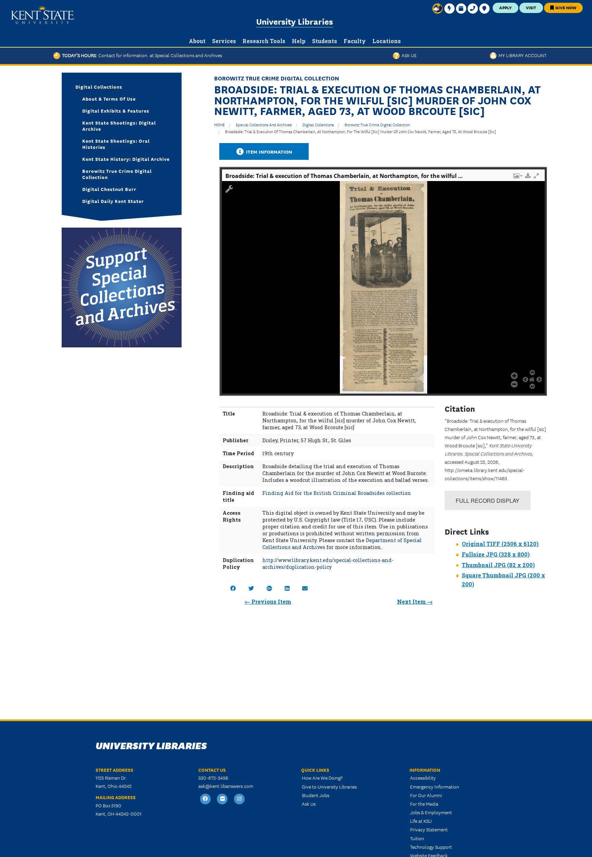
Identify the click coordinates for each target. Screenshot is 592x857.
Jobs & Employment (431, 812)
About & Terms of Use (109, 98)
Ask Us (408, 55)
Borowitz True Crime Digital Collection (377, 124)
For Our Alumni (426, 795)
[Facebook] (205, 799)
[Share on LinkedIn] (287, 588)
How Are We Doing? (322, 777)
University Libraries (294, 21)
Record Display (487, 500)
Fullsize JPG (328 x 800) (496, 554)
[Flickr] (222, 799)
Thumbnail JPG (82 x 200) (498, 564)
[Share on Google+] (269, 588)
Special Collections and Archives (264, 124)
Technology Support (431, 846)
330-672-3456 (213, 777)
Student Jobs (315, 795)
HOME (219, 124)
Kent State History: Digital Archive (126, 159)
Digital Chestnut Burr (109, 189)
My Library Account (521, 55)
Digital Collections (318, 124)
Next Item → (415, 601)
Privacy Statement (429, 829)
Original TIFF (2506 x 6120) (500, 543)
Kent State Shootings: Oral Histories (116, 144)
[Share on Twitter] (251, 588)
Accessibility (423, 777)
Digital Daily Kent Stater (113, 201)
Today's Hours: (141, 55)
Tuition (417, 838)
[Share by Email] (305, 588)
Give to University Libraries (329, 786)
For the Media (424, 803)
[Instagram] (239, 799)
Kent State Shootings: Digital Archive (119, 125)
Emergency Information (434, 786)
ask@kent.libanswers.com (225, 786)
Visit (531, 7)
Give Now (565, 7)
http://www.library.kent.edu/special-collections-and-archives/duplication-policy (327, 563)
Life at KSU (421, 820)
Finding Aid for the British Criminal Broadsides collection (336, 493)
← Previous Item (268, 601)
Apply (505, 7)
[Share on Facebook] (233, 588)
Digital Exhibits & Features (115, 110)
